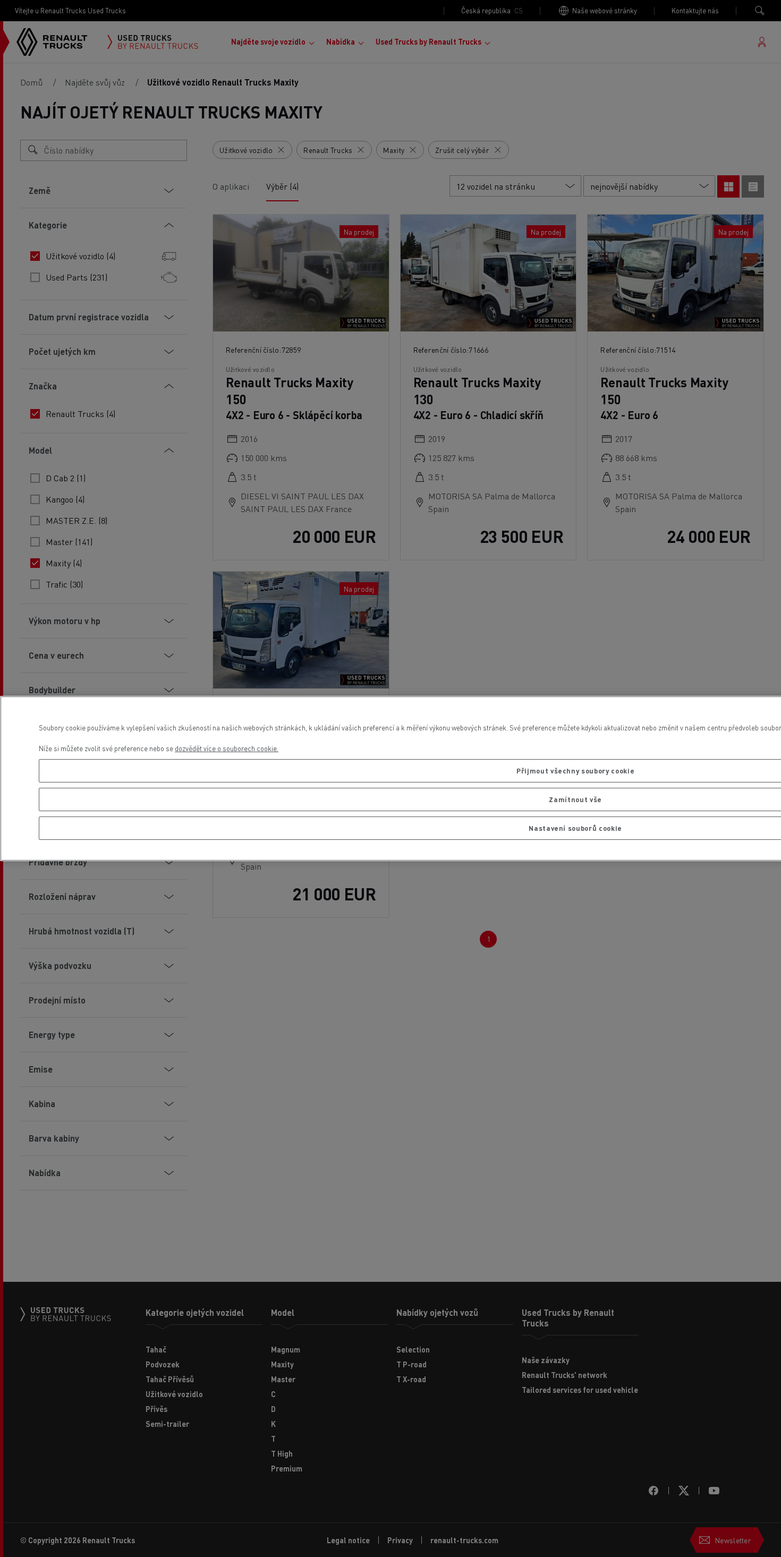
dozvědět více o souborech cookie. (226, 748)
